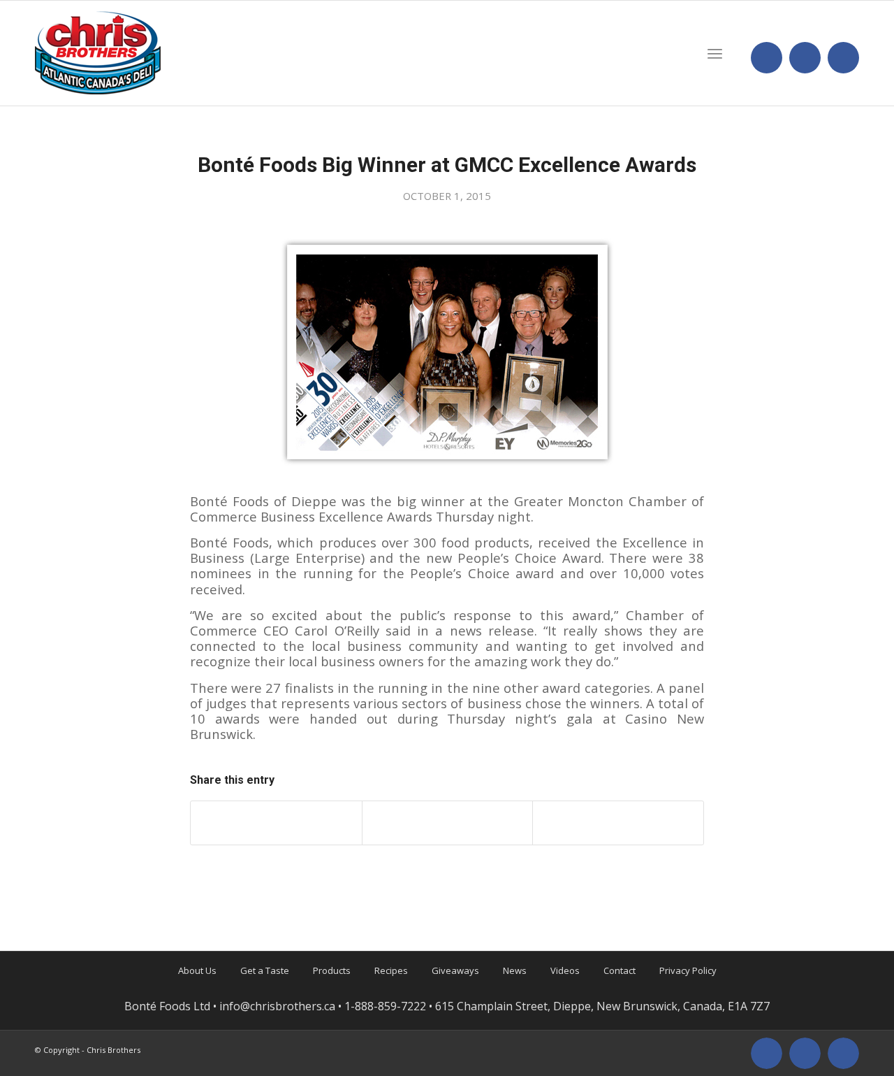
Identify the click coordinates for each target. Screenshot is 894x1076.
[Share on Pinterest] (618, 823)
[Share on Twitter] (447, 823)
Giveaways (455, 970)
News (515, 970)
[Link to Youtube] (843, 57)
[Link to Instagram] (805, 57)
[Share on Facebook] (276, 823)
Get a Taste (264, 970)
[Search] (679, 53)
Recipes (391, 970)
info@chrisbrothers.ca (277, 1006)
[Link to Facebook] (766, 57)
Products (332, 970)
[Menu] (715, 53)
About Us (197, 970)
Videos (565, 970)
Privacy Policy (688, 970)
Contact (619, 970)
